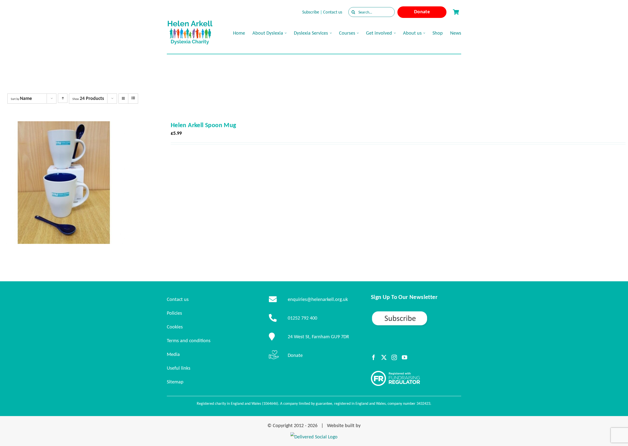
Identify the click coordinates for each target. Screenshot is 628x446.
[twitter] (384, 357)
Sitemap (175, 382)
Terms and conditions (188, 340)
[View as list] (133, 98)
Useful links (178, 368)
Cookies (175, 327)
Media (173, 354)
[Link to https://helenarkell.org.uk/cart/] (455, 12)
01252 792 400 (302, 318)
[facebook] (373, 357)
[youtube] (404, 357)
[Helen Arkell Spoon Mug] (63, 126)
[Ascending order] (62, 98)
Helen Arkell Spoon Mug (203, 125)
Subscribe (310, 12)
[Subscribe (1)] (416, 313)
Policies (174, 313)
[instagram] (394, 357)
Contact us (332, 12)
